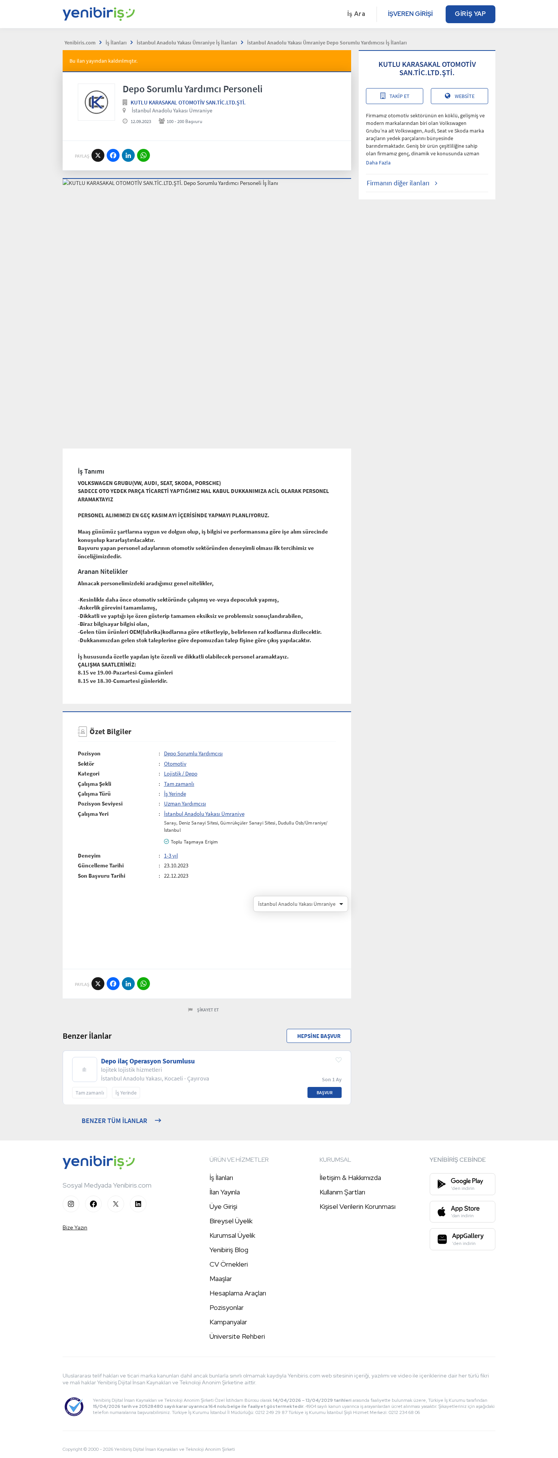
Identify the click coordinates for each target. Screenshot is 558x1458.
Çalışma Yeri (93, 813)
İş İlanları (221, 1177)
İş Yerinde (175, 793)
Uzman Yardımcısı (185, 803)
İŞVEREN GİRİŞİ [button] (410, 14)
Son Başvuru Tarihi (101, 875)
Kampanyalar (228, 1321)
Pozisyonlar (227, 1307)
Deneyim (89, 855)
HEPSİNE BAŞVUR (318, 1035)
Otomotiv (175, 763)
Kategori (88, 773)
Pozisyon (89, 753)
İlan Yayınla (225, 1192)
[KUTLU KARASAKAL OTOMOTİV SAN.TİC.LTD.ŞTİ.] (96, 102)
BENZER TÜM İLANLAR (114, 1120)
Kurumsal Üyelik (232, 1235)
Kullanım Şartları (342, 1192)
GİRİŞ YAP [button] (470, 14)
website (464, 96)
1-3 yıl (171, 855)
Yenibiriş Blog (229, 1249)
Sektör (86, 763)
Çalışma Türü (94, 793)
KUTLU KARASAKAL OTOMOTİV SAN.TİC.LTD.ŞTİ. (188, 102)
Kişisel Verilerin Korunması (358, 1206)
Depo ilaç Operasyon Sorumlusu (148, 1061)
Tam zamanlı (179, 783)
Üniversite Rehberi (237, 1336)
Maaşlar (221, 1278)
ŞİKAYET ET (208, 1010)
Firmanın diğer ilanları (398, 182)
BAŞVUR (325, 1092)
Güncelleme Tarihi (101, 865)
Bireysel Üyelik (231, 1220)
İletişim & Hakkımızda (350, 1177)
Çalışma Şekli (94, 783)
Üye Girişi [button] (223, 1206)
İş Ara (356, 14)
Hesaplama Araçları (238, 1293)
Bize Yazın (75, 1227)
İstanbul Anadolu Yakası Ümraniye (172, 110)
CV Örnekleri (229, 1264)
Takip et (399, 96)
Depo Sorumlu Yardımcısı (193, 753)
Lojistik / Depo (180, 773)
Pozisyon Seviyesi (100, 803)
